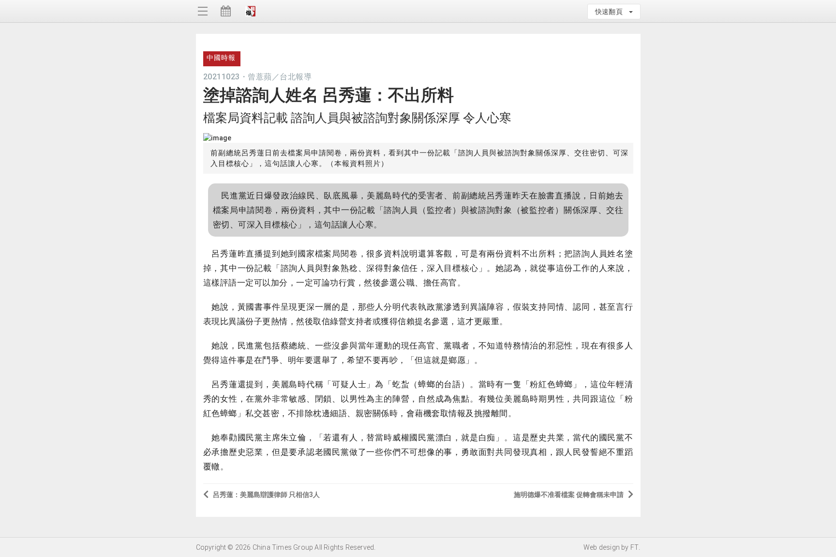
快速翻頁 (611, 11)
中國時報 (221, 57)
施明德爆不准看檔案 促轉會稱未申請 (569, 494)
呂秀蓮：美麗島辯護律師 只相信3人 (266, 494)
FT (634, 547)
